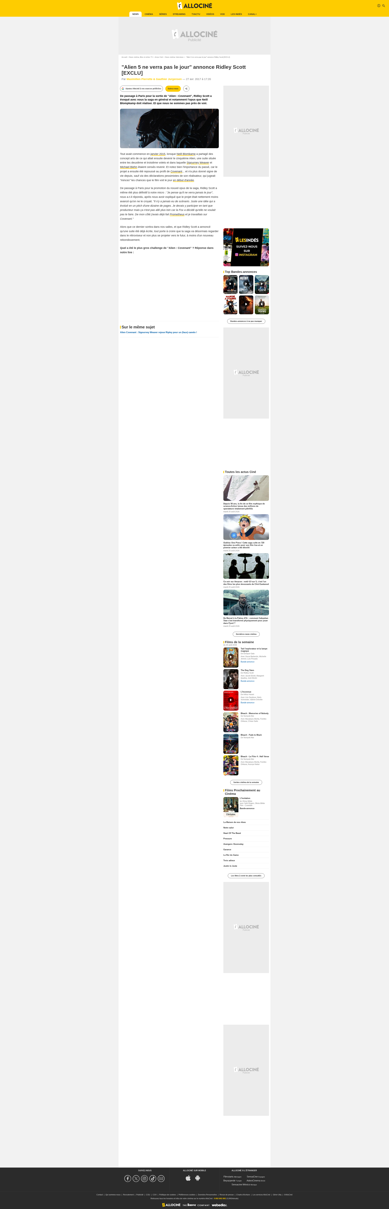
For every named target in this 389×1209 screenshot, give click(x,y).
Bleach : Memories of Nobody (255, 713)
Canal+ (252, 14)
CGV (155, 1195)
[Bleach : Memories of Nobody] (230, 722)
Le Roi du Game (231, 855)
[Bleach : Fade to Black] (230, 744)
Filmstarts (228, 1176)
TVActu (196, 14)
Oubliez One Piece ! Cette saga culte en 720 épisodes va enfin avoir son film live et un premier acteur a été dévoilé (243, 545)
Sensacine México (241, 1184)
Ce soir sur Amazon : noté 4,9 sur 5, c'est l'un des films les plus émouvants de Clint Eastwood (246, 582)
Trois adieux (229, 860)
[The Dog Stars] (230, 679)
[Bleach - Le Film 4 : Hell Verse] (230, 765)
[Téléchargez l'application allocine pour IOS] (189, 1177)
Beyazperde (229, 1180)
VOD (222, 14)
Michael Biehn (128, 167)
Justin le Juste (230, 866)
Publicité (139, 1195)
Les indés (236, 14)
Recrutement (128, 1195)
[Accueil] (194, 6)
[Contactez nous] (161, 1178)
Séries (163, 14)
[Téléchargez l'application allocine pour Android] (199, 1177)
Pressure (227, 838)
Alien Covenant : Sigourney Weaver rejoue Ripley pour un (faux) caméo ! (158, 332)
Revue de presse (227, 1195)
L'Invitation (245, 798)
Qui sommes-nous (112, 1195)
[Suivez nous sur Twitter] (136, 1178)
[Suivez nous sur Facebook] (128, 1178)
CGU (148, 1195)
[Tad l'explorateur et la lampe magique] (230, 658)
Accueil (124, 57)
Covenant (176, 171)
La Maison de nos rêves (234, 822)
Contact (99, 1195)
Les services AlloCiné (261, 1195)
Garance (227, 849)
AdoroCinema (253, 1180)
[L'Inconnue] (230, 701)
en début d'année (183, 180)
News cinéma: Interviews (174, 57)
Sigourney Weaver (198, 162)
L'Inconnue (246, 692)
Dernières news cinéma (246, 634)
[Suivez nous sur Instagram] (145, 1178)
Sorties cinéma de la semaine (246, 782)
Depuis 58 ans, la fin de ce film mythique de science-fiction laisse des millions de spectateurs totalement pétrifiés (244, 506)
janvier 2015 (157, 153)
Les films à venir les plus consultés (246, 876)
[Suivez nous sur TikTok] (153, 1178)
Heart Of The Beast (232, 833)
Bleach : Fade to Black (251, 735)
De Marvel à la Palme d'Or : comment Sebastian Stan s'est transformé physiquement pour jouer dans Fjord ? (245, 620)
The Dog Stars (247, 670)
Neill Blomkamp (186, 153)
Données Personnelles (207, 1195)
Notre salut (228, 828)
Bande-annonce (247, 662)
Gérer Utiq (277, 1195)
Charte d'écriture (243, 1195)
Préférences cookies (187, 1195)
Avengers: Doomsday (233, 844)
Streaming (179, 14)
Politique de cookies (167, 1195)
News (135, 14)
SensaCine (252, 1176)
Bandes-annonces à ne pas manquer (246, 321)
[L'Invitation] (230, 807)
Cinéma (149, 14)
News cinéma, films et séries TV (141, 57)
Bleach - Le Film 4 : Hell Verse (255, 756)
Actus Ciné (159, 57)
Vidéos (210, 14)
